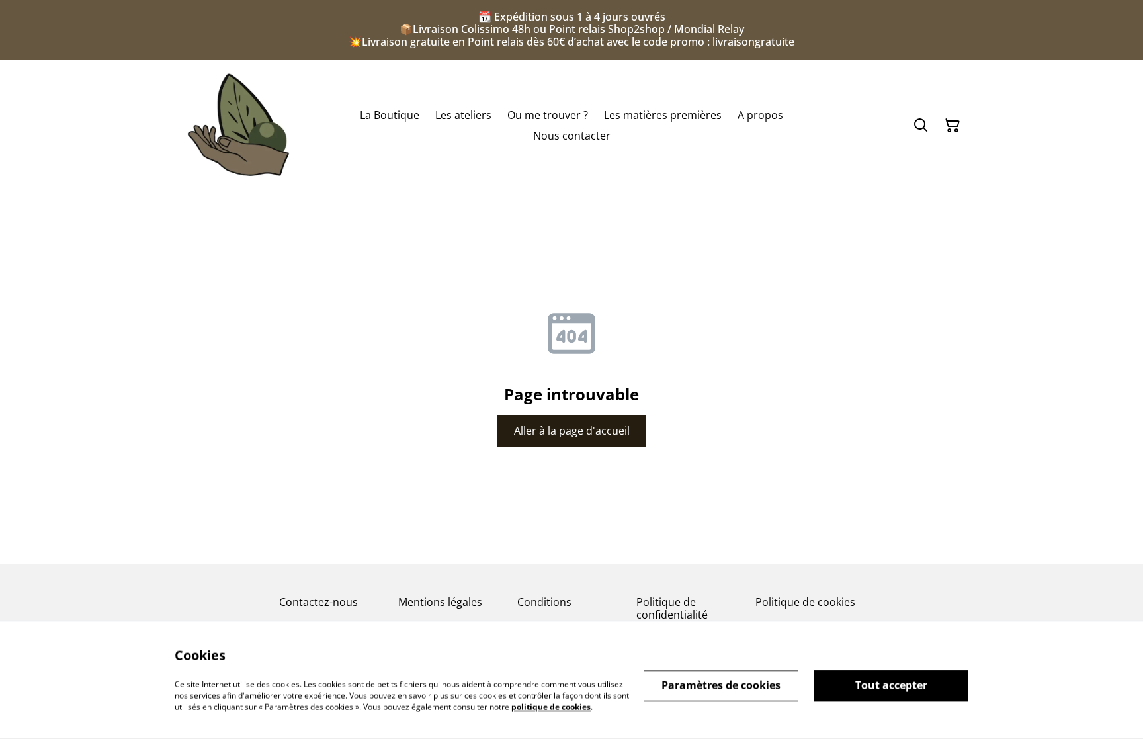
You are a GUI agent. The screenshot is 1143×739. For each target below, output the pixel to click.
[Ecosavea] (238, 126)
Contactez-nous (318, 602)
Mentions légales (440, 602)
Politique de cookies (805, 602)
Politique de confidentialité (672, 608)
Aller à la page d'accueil (572, 430)
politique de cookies (551, 706)
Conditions (544, 602)
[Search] (921, 125)
